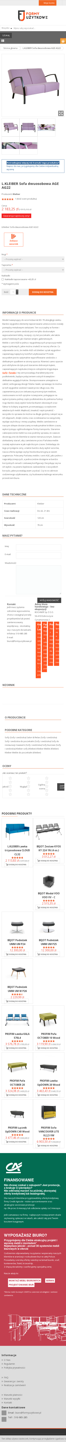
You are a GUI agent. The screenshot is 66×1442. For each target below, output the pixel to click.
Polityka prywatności (14, 1367)
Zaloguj (59, 3)
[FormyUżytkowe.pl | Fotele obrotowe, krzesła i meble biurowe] (33, 15)
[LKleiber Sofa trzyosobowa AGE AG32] (46, 127)
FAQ (6, 1377)
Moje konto (49, 2)
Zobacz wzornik (13, 242)
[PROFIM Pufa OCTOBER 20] (17, 1065)
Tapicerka (7, 265)
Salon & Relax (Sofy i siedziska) (42, 737)
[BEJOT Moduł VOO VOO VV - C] (49, 878)
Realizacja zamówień (15, 1385)
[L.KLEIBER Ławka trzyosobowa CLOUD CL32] (17, 831)
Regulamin (9, 1363)
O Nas (7, 1359)
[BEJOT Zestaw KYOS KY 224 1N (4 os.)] (49, 831)
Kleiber (16, 194)
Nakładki (6, 275)
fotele (12, 372)
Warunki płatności (13, 1394)
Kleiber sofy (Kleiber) (26, 748)
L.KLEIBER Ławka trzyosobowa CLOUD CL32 (17, 850)
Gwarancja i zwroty (14, 1381)
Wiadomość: (10, 563)
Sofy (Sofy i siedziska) (15, 737)
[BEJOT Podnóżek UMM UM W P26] (17, 972)
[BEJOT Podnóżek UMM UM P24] (17, 925)
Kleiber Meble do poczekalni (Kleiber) (23, 752)
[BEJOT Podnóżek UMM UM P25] (49, 925)
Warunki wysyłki (12, 1398)
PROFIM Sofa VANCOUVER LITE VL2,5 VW (49, 1131)
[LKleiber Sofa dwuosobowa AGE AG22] (10, 127)
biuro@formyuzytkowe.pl (19, 641)
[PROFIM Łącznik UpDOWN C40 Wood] (17, 1112)
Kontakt (8, 1402)
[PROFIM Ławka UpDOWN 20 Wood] (49, 1065)
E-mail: (8, 554)
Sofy (4, 372)
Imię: (7, 546)
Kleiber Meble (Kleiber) (48, 748)
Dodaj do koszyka (17, 864)
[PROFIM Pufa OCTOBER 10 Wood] (49, 1019)
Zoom (61, 113)
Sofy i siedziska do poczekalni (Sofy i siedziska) (28, 741)
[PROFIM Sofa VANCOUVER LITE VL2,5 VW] (49, 1112)
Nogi (5, 254)
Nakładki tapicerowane (20, 279)
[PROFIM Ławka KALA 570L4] (17, 1019)
